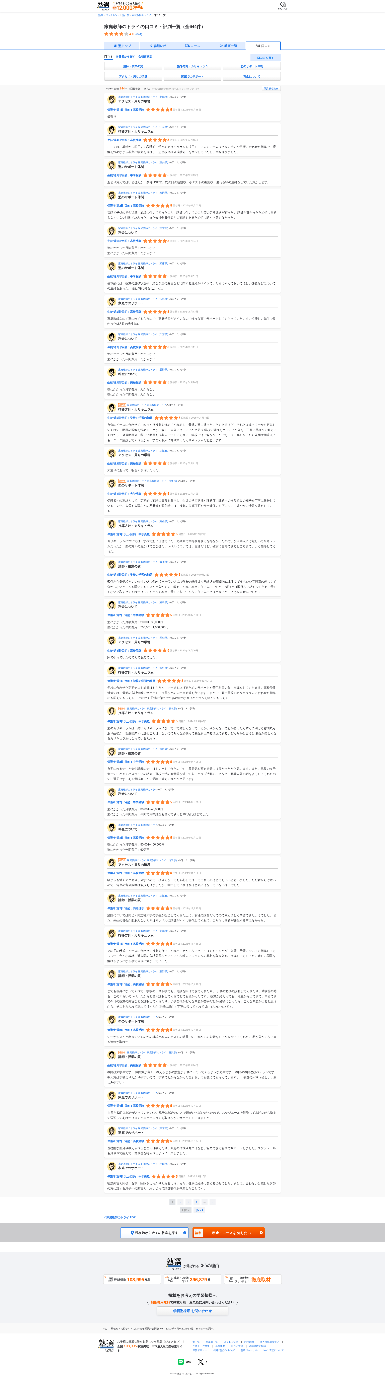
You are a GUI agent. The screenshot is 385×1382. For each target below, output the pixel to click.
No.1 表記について (273, 1350)
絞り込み (273, 88)
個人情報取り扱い (269, 1341)
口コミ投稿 (237, 1346)
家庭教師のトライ (141, 15)
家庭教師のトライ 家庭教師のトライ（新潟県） (143, 96)
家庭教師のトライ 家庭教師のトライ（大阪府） (143, 450)
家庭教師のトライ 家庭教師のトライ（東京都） (143, 228)
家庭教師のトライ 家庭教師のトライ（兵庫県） (143, 263)
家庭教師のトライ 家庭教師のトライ (146, 405)
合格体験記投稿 (257, 1346)
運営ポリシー (199, 1350)
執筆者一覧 (212, 1341)
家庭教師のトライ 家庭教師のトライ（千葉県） (143, 127)
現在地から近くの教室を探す (156, 1232)
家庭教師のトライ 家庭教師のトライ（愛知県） (143, 162)
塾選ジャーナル (249, 1350)
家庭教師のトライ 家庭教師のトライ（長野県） (143, 369)
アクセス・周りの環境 (133, 76)
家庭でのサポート (192, 76)
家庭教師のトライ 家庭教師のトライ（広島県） (143, 298)
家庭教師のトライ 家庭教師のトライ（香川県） (143, 561)
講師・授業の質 (133, 66)
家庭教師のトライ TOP (121, 1217)
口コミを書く (265, 58)
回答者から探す (125, 56)
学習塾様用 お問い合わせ (192, 1310)
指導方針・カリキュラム (192, 66)
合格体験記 (145, 56)
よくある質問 (231, 1341)
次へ (198, 1210)
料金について (251, 76)
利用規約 (249, 1341)
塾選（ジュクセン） (109, 15)
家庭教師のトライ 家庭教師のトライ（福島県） (143, 602)
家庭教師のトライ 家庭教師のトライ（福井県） (152, 480)
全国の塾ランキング (224, 1350)
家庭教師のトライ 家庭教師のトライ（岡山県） (143, 521)
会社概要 (220, 1346)
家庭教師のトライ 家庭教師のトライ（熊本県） (152, 708)
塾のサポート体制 (252, 66)
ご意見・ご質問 (200, 1346)
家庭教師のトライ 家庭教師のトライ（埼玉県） (152, 860)
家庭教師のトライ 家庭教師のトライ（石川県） (152, 1052)
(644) (138, 34)
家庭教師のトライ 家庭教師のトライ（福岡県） (143, 192)
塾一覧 (126, 15)
